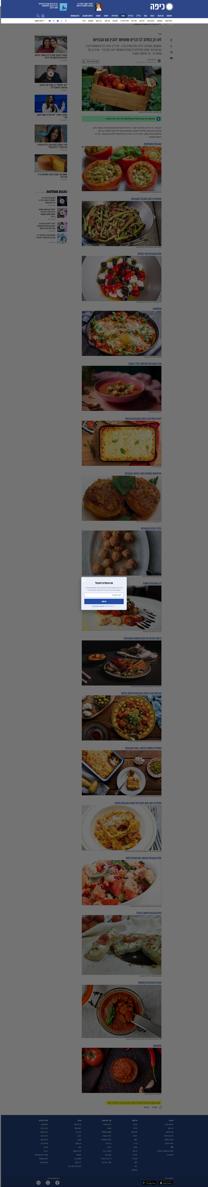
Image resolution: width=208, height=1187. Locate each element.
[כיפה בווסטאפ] (57, 20)
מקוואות (90, 20)
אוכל (123, 15)
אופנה (98, 15)
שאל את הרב (124, 20)
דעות (152, 15)
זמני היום (134, 20)
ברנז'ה (130, 15)
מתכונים (115, 20)
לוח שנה (142, 20)
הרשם (104, 601)
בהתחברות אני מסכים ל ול (102, 606)
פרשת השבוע (88, 15)
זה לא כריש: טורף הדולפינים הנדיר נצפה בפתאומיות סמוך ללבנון (48, 5)
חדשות (169, 15)
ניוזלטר (49, 21)
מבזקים (160, 15)
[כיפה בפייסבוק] (65, 20)
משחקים (159, 20)
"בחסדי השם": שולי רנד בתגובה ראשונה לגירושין (85, 4)
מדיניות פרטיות (95, 606)
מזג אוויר (107, 20)
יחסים (106, 15)
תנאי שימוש (101, 606)
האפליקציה (168, 20)
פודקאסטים (75, 15)
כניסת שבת (150, 20)
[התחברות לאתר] (42, 16)
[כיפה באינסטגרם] (53, 20)
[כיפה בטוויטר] (61, 20)
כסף (145, 15)
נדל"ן (139, 15)
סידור (84, 20)
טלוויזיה (115, 15)
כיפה (161, 6)
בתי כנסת (99, 20)
